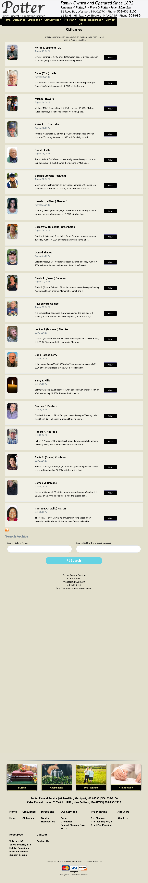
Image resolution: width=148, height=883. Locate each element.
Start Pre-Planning (101, 825)
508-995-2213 (112, 802)
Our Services (52, 19)
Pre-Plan (69, 19)
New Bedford (48, 821)
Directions (34, 19)
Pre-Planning (91, 787)
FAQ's (64, 828)
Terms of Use (75, 875)
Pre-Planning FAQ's (101, 821)
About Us (82, 21)
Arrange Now (126, 787)
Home (7, 19)
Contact (110, 19)
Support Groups (18, 855)
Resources (94, 19)
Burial (64, 818)
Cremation (66, 821)
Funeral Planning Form (73, 825)
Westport (46, 818)
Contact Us (43, 841)
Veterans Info (16, 841)
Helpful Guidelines (19, 848)
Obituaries (19, 19)
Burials (22, 787)
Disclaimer (84, 875)
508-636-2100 (126, 11)
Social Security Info (20, 844)
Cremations (56, 787)
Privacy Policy (64, 875)
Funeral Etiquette (18, 851)
